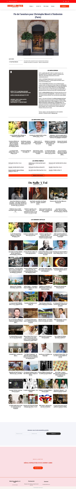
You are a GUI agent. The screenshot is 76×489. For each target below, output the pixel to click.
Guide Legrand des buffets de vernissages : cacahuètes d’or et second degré (45, 210)
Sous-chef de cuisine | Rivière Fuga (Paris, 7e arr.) (37, 170)
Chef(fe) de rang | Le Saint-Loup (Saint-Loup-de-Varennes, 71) (15, 210)
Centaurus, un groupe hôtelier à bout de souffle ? (45, 391)
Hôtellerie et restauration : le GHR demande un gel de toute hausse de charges (50, 143)
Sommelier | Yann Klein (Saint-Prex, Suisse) (16, 167)
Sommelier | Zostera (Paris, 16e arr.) (55, 167)
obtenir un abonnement (43, 62)
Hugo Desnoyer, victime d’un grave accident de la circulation (38, 152)
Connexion (52, 6)
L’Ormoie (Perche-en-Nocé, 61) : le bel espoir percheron (31, 252)
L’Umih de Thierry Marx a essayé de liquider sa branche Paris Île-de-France (45, 253)
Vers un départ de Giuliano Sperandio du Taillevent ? (60, 337)
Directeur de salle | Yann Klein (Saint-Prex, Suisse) (57, 163)
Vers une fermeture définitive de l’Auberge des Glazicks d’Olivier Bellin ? (62, 152)
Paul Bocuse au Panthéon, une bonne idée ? (45, 355)
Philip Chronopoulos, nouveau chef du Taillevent (60, 320)
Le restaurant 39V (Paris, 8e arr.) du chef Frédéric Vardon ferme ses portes (50, 152)
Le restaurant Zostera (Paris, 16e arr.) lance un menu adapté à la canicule (60, 356)
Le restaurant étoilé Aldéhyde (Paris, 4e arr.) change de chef (14, 152)
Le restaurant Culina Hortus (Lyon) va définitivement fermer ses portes (30, 321)
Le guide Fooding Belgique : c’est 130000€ (30, 391)
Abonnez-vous (54, 113)
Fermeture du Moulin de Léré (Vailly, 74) (26, 151)
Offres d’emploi (46, 6)
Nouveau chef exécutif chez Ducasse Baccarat (62, 142)
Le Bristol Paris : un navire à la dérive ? (15, 355)
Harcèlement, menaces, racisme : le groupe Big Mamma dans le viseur (26, 142)
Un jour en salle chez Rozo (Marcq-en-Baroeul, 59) (58, 202)
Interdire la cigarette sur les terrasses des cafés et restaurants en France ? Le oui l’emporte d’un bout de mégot (30, 211)
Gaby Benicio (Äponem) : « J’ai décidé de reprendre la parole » (60, 391)
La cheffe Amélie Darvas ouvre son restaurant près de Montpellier (15, 407)
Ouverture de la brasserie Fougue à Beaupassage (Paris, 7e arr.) (30, 406)
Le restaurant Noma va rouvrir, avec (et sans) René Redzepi (15, 337)
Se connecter (35, 62)
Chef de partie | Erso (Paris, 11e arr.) (15, 163)
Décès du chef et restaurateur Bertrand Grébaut (45, 337)
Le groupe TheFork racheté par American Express (15, 391)
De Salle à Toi (38, 6)
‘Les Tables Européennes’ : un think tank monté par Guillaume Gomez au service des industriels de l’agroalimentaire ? (30, 356)
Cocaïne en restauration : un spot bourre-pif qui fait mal (30, 234)
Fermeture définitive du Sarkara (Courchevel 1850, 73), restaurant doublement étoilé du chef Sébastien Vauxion (14, 144)
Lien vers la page (15, 484)
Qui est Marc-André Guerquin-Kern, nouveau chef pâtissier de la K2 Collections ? (45, 270)
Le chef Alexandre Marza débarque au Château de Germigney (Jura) (18, 136)
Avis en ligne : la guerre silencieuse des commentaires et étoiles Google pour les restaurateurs (60, 374)
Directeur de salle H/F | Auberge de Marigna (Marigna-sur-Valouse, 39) (16, 171)
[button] (63, 1)
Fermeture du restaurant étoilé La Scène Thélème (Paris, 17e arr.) (38, 136)
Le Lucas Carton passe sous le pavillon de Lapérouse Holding (60, 406)
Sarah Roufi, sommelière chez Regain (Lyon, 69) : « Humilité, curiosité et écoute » (38, 202)
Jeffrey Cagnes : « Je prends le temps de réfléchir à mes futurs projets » (30, 288)
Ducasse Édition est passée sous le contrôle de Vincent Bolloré (45, 373)
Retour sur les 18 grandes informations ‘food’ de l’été (38, 142)
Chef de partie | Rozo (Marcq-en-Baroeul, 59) (36, 167)
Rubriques (31, 6)
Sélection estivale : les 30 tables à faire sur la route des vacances (45, 320)
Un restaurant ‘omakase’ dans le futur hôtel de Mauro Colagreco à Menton (31, 374)
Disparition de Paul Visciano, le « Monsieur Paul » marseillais (15, 373)
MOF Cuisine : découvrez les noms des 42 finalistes (45, 406)
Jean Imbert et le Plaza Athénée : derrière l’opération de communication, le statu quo (60, 210)
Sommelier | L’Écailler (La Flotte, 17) (55, 170)
